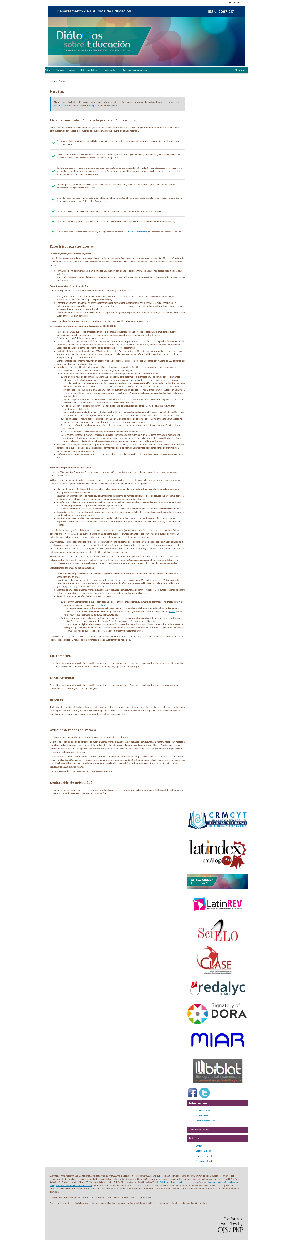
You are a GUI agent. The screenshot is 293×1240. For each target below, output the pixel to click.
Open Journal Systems (199, 1130)
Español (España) (204, 1151)
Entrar (245, 2)
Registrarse (234, 2)
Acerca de (110, 70)
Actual (48, 70)
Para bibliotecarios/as (205, 1121)
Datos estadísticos (89, 70)
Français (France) (204, 1156)
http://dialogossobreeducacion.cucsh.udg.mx (176, 1182)
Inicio (52, 81)
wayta (172, 611)
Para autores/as (203, 1116)
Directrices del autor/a (137, 232)
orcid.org (101, 605)
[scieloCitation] (217, 888)
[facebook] (192, 1097)
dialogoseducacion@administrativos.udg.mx (71, 1185)
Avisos (72, 70)
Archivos (60, 70)
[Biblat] (217, 1085)
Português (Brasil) (204, 1161)
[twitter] (204, 1097)
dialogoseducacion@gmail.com (222, 1182)
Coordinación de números (134, 70)
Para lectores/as (203, 1111)
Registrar (95, 106)
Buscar (241, 70)
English (199, 1146)
